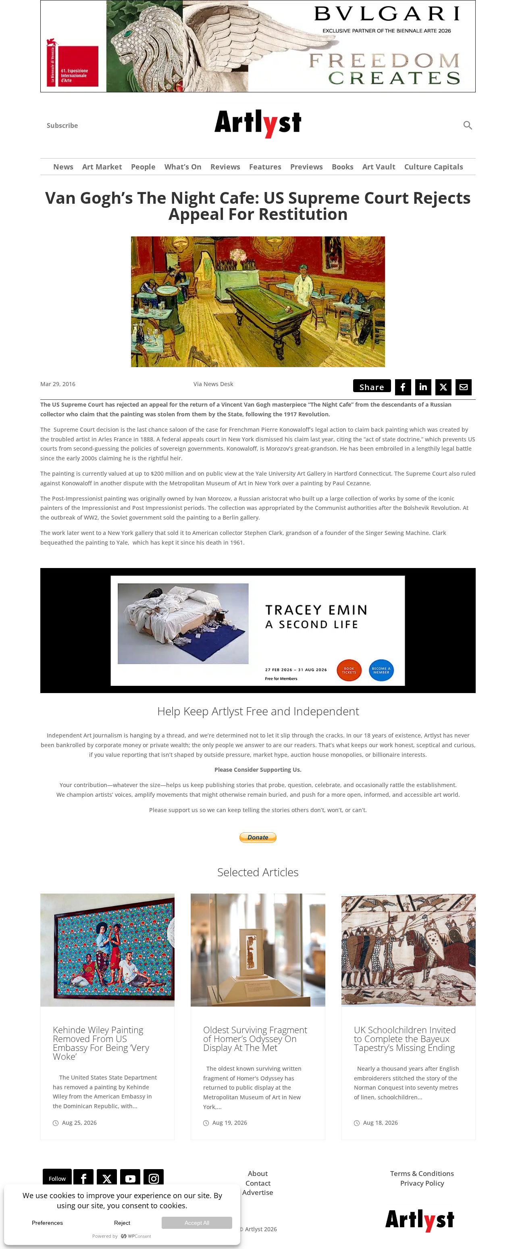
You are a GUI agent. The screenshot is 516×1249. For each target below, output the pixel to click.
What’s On (183, 167)
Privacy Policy (422, 1183)
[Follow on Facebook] (83, 1179)
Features (265, 167)
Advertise (257, 1192)
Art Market (102, 167)
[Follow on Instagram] (154, 1179)
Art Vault (378, 167)
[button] (467, 125)
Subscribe (62, 125)
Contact (258, 1183)
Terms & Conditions (422, 1173)
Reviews (225, 167)
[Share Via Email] (464, 387)
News (63, 167)
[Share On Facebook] (403, 387)
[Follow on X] (107, 1179)
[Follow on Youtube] (130, 1179)
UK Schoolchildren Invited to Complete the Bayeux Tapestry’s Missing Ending (405, 1038)
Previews (306, 167)
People (143, 167)
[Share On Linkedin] (423, 387)
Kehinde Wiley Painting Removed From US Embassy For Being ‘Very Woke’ (101, 1042)
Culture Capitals (433, 167)
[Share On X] (443, 387)
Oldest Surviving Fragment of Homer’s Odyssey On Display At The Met (255, 1038)
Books (343, 167)
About (258, 1173)
